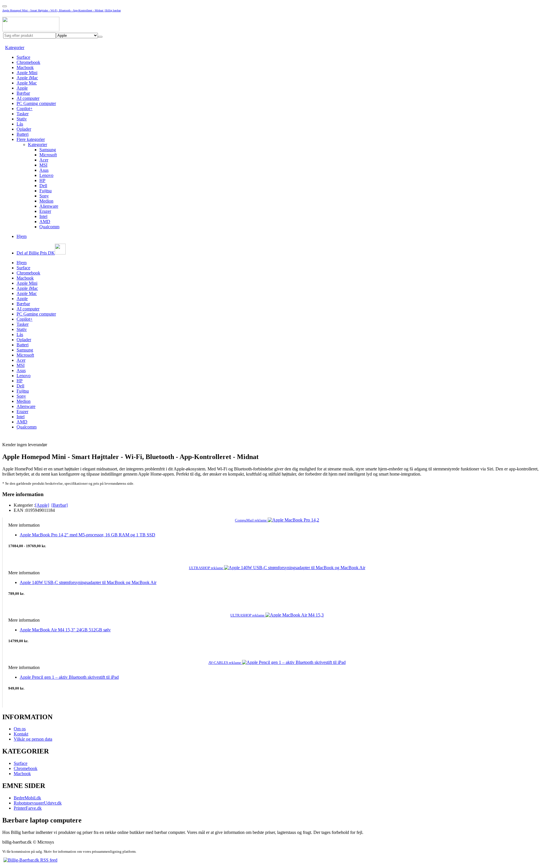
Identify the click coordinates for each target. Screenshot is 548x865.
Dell (43, 185)
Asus (44, 170)
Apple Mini (27, 72)
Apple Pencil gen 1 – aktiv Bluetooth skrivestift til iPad (69, 677)
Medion (46, 201)
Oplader (24, 129)
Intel (43, 216)
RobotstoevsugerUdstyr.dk (38, 803)
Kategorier (14, 47)
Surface (23, 57)
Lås (20, 124)
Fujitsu (45, 190)
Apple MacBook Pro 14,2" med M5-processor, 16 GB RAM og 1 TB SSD (87, 534)
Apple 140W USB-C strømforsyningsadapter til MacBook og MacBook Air (88, 582)
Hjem (22, 236)
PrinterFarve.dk (28, 808)
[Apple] (42, 505)
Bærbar (23, 93)
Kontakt (21, 733)
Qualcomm (49, 226)
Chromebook (28, 62)
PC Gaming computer (36, 103)
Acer (43, 159)
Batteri (23, 134)
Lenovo (46, 175)
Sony (44, 195)
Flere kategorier (31, 139)
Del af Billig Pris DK (36, 252)
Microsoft (48, 154)
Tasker (23, 113)
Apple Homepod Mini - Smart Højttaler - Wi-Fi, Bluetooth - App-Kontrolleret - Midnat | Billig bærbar (61, 10)
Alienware (48, 206)
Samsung (47, 149)
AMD (44, 221)
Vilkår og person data (33, 739)
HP (42, 180)
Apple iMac (27, 77)
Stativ (22, 118)
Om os (20, 728)
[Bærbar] (59, 505)
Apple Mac (27, 82)
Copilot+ (25, 108)
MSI (43, 165)
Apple (22, 88)
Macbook (25, 67)
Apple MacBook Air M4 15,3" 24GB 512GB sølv (65, 629)
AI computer (28, 98)
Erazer (45, 211)
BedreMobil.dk (27, 797)
